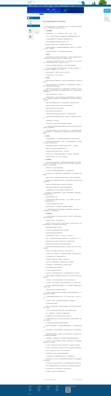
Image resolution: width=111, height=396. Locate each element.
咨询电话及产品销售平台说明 (64, 5)
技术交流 (40, 5)
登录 (79, 2)
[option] (55, 10)
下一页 (77, 379)
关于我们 (35, 5)
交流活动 (32, 14)
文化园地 (30, 390)
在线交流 (72, 5)
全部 (28, 14)
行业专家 (48, 389)
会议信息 (30, 389)
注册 (82, 2)
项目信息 (37, 14)
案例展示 (51, 5)
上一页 (49, 379)
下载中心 (56, 5)
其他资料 (57, 390)
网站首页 (30, 5)
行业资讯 (45, 5)
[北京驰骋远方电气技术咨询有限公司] (31, 2)
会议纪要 (57, 389)
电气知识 (41, 14)
